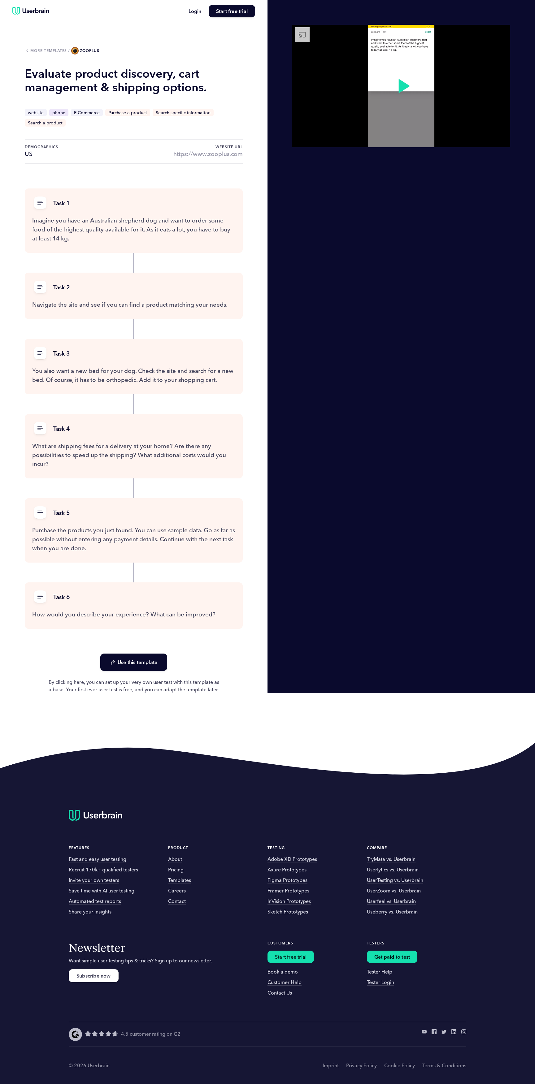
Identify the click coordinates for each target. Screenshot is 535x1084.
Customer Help (285, 982)
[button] (133, 203)
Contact (177, 901)
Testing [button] (276, 847)
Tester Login (380, 982)
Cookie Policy (399, 1065)
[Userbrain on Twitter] (443, 1034)
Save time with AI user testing (101, 890)
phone (58, 112)
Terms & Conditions (444, 1065)
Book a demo (283, 972)
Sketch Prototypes (288, 912)
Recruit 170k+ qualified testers (103, 869)
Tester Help (379, 972)
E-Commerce (87, 112)
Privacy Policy (361, 1065)
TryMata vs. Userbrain (391, 859)
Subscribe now (93, 976)
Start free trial (232, 11)
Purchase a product (127, 112)
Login (195, 11)
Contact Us (280, 993)
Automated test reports (95, 901)
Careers (177, 890)
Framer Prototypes (288, 890)
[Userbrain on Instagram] (463, 1034)
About (175, 859)
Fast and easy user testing (97, 859)
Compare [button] (377, 847)
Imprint (331, 1065)
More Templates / (50, 50)
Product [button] (178, 847)
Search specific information (183, 112)
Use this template (137, 662)
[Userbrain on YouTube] (424, 1034)
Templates (179, 880)
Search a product (45, 123)
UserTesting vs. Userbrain (395, 880)
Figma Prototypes (287, 880)
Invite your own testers (94, 880)
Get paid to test (392, 957)
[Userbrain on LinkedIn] (453, 1034)
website (36, 112)
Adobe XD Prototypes (292, 859)
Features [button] (79, 847)
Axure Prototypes (287, 869)
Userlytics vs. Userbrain (393, 869)
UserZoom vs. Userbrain (394, 890)
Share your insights (90, 912)
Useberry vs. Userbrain (392, 912)
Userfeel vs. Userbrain (391, 901)
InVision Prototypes (289, 901)
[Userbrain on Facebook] (434, 1034)
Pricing (176, 869)
